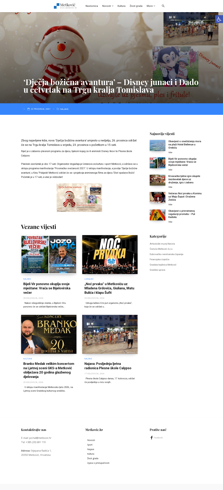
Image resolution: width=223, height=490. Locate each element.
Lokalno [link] (89, 279)
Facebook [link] (158, 438)
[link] (219, 19)
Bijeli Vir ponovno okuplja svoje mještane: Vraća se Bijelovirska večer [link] (46, 288)
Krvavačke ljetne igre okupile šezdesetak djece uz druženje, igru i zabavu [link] (184, 179)
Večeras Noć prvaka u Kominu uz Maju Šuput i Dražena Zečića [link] (185, 196)
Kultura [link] (27, 359)
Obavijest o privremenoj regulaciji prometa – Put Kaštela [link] (181, 214)
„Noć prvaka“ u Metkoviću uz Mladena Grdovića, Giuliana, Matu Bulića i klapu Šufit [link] (109, 288)
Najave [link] (64, 109)
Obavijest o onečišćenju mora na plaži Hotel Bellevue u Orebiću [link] (184, 144)
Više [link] (170, 152)
